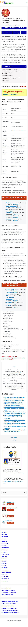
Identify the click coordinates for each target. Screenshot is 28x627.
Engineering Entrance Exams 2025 (10, 601)
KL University (9, 212)
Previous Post (14, 437)
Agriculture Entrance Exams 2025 (10, 610)
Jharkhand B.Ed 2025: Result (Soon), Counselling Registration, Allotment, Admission (13, 417)
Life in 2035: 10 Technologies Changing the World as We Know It (13, 478)
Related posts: (5, 82)
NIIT (7, 209)
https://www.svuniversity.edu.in (18, 130)
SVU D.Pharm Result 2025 (7, 75)
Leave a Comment (7, 472)
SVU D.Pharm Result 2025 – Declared (10, 69)
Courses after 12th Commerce (9, 592)
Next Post (14, 440)
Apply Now (15, 204)
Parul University (16, 32)
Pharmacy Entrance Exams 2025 (9, 608)
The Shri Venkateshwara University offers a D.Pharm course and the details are (13, 72)
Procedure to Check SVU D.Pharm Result (10, 77)
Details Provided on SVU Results (9, 78)
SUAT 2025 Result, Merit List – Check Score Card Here (12, 470)
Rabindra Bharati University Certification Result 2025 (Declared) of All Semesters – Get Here (15, 408)
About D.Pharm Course (7, 73)
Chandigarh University (7, 32)
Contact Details (5, 80)
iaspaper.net (18, 372)
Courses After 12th (6, 588)
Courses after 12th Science (8, 590)
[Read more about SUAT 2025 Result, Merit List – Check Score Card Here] (12, 459)
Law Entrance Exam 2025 (8, 606)
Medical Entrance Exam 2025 (9, 603)
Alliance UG (9, 215)
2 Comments (4, 25)
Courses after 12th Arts (7, 594)
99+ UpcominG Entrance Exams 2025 (10, 612)
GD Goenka (23, 32)
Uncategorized (11, 25)
